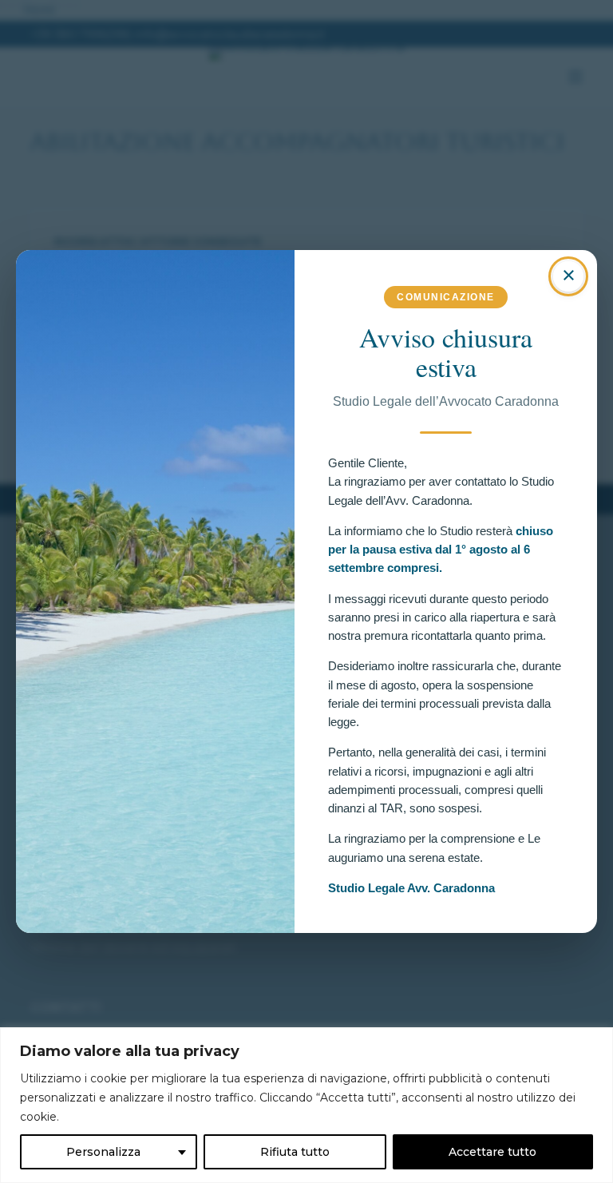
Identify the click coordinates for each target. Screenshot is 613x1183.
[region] (306, 1105)
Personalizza (103, 1152)
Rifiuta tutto (295, 1152)
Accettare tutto (492, 1152)
